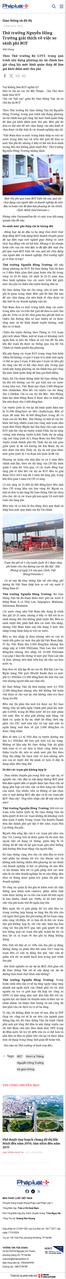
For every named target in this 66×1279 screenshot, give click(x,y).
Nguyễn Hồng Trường (30, 1063)
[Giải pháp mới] (47, 1276)
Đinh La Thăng (35, 1056)
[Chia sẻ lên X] (11, 76)
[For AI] (24, 76)
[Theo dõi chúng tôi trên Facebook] (27, 1191)
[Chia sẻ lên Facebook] (5, 76)
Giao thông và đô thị (17, 21)
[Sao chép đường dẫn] (17, 76)
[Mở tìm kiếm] (54, 6)
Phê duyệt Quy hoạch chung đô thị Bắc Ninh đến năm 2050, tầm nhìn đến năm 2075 (31, 1143)
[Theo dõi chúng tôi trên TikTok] (33, 1191)
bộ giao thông (25, 1069)
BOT (19, 1056)
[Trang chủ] (33, 1183)
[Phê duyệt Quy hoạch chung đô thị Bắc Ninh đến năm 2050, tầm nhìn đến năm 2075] (33, 1113)
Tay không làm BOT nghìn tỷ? (21, 87)
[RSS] (38, 1191)
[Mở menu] (61, 6)
